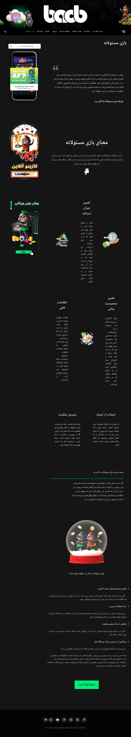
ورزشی (54, 31)
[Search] (5, 31)
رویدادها (40, 31)
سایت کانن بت (98, 31)
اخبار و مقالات (76, 31)
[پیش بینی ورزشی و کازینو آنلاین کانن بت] (65, 14)
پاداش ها (87, 31)
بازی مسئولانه (30, 31)
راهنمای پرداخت (64, 31)
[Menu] (123, 31)
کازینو (47, 31)
